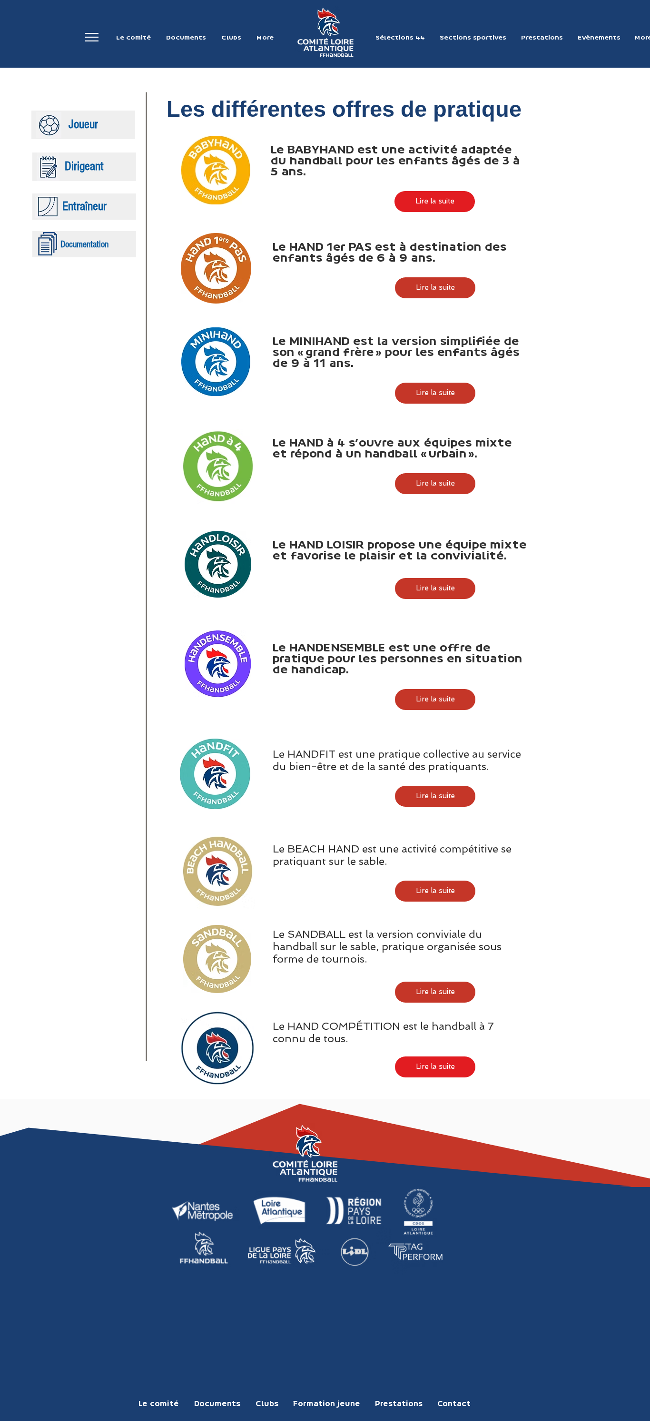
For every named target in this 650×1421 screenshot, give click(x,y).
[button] (92, 37)
